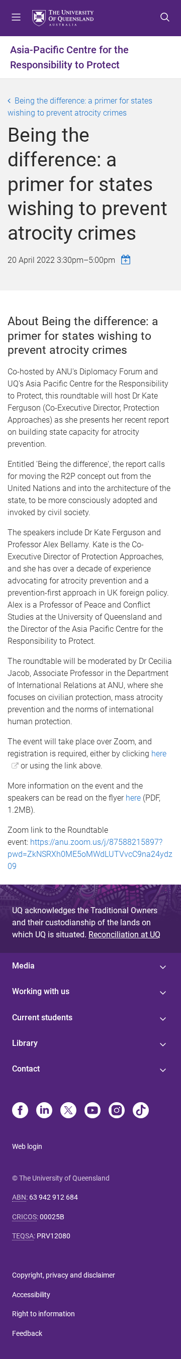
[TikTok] (141, 1111)
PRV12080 (53, 1236)
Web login (27, 1146)
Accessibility (31, 1295)
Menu (16, 18)
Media (23, 965)
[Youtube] (92, 1111)
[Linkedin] (44, 1111)
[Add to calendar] (127, 259)
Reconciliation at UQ (124, 934)
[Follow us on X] (68, 1111)
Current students (42, 1017)
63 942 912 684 (53, 1197)
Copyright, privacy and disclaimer (63, 1275)
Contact (26, 1069)
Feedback (27, 1333)
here (133, 798)
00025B (52, 1217)
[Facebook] (20, 1111)
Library (25, 1043)
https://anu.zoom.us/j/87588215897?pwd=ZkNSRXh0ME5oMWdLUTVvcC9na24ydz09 (90, 854)
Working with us (40, 991)
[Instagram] (117, 1111)
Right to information (43, 1314)
